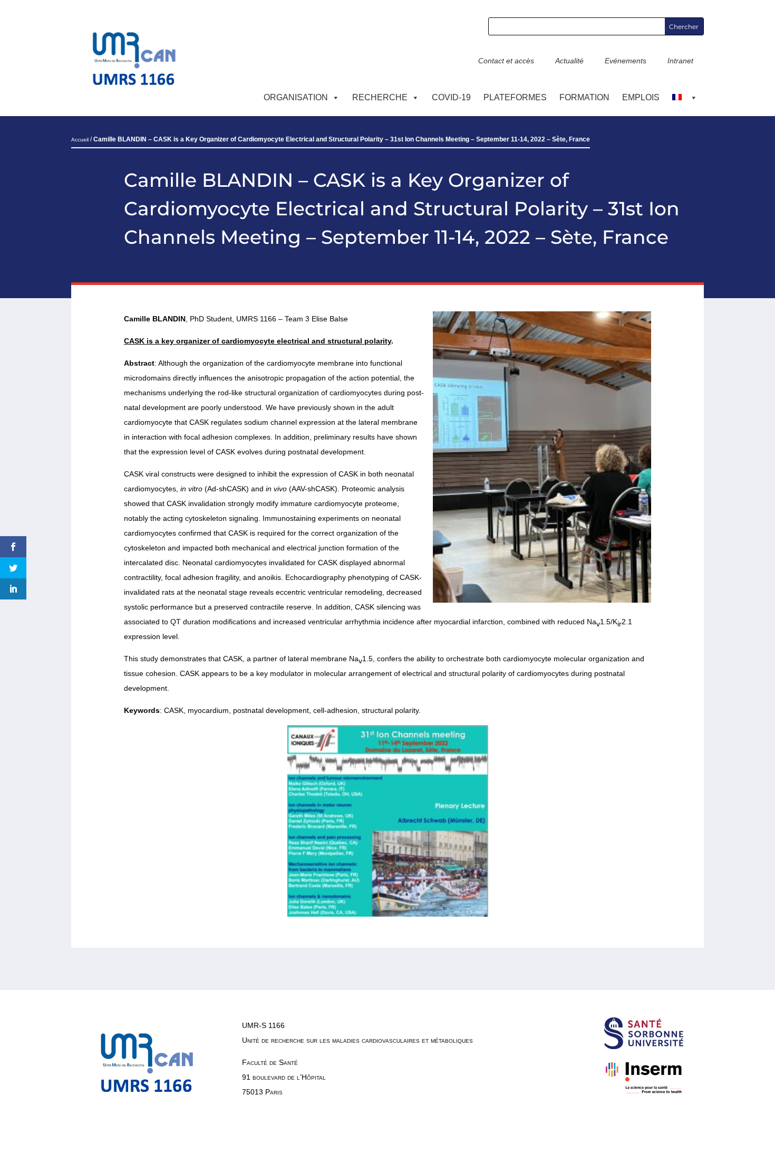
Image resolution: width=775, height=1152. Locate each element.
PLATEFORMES (515, 97)
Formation (584, 97)
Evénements (625, 60)
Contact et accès (506, 60)
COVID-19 (451, 97)
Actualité (569, 60)
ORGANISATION (296, 97)
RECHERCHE (380, 97)
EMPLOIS (641, 97)
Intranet (680, 60)
